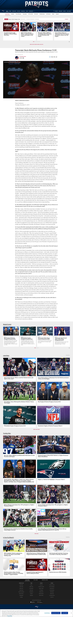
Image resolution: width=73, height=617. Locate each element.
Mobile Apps (52, 591)
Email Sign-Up (52, 588)
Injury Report (31, 588)
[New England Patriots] (36, 607)
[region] (36, 613)
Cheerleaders (21, 595)
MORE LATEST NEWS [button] (36, 429)
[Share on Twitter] (52, 57)
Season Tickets (41, 588)
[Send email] (54, 57)
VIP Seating (41, 590)
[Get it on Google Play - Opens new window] (40, 602)
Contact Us (52, 597)
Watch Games (41, 595)
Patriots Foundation (21, 591)
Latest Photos (21, 590)
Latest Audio (21, 588)
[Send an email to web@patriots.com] (23, 58)
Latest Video (21, 586)
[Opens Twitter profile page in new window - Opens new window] (21, 58)
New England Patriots (22, 56)
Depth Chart (31, 586)
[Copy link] (56, 57)
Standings (31, 595)
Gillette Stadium (41, 593)
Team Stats (31, 590)
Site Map (21, 597)
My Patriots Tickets (41, 586)
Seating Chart (41, 591)
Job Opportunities (52, 595)
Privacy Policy (9, 615)
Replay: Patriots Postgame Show (14, 19)
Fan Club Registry (51, 586)
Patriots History (21, 593)
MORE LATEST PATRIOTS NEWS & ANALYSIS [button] (36, 44)
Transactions (31, 591)
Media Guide (52, 593)
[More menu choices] (34, 11)
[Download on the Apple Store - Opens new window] (32, 602)
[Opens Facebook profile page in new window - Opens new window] (20, 58)
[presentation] (69, 41)
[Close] (71, 613)
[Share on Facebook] (50, 57)
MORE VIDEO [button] (36, 533)
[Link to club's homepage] (3, 11)
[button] (33, 41)
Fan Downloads (52, 590)
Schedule (31, 593)
